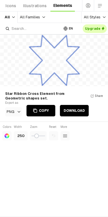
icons (10, 5)
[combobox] (32, 28)
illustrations (35, 5)
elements (62, 5)
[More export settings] (65, 135)
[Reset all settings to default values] (53, 135)
